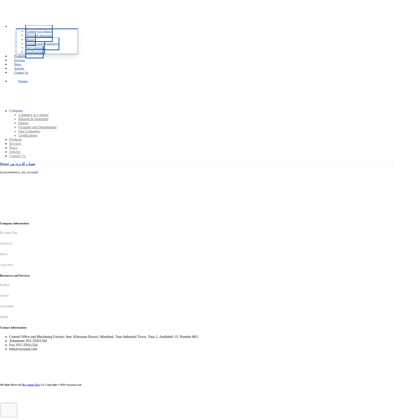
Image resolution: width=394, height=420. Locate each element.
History (4, 253)
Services (4, 295)
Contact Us (6, 243)
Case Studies (7, 306)
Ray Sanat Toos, (31, 384)
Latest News (6, 264)
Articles (4, 316)
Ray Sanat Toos (8, 232)
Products (5, 284)
